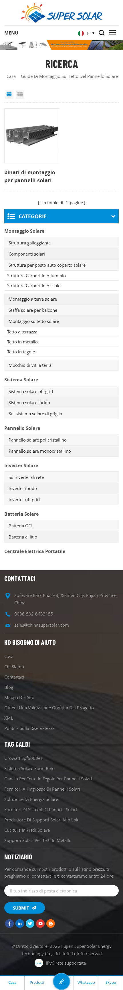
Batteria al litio (23, 537)
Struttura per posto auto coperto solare (47, 265)
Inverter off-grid (24, 499)
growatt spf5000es (23, 758)
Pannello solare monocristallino (40, 451)
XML (8, 718)
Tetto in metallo (22, 342)
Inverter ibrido (23, 488)
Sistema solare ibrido (29, 402)
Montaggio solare (24, 231)
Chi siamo (14, 666)
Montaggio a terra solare (33, 299)
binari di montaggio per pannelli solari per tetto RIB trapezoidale (29, 176)
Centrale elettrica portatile (34, 551)
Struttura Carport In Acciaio (34, 285)
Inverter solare (21, 465)
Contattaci (14, 677)
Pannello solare (22, 428)
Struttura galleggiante (30, 243)
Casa (11, 76)
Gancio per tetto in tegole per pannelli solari (48, 779)
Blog (8, 687)
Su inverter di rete (26, 477)
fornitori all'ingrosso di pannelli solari (42, 789)
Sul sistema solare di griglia (35, 413)
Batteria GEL (21, 526)
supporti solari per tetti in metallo (38, 840)
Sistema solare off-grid (31, 391)
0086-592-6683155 (33, 614)
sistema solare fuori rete (29, 768)
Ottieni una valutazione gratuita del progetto (49, 707)
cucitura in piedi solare (27, 830)
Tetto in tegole (21, 352)
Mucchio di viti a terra (30, 365)
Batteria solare (21, 514)
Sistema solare (21, 379)
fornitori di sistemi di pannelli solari (40, 809)
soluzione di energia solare (31, 799)
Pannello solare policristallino (38, 440)
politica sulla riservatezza (29, 728)
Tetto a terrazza (22, 332)
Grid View (9, 94)
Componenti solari (27, 254)
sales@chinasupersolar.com (41, 625)
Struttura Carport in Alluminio (36, 275)
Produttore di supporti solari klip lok (41, 820)
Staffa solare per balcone (33, 310)
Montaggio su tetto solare (34, 321)
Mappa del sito (19, 697)
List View (20, 94)
